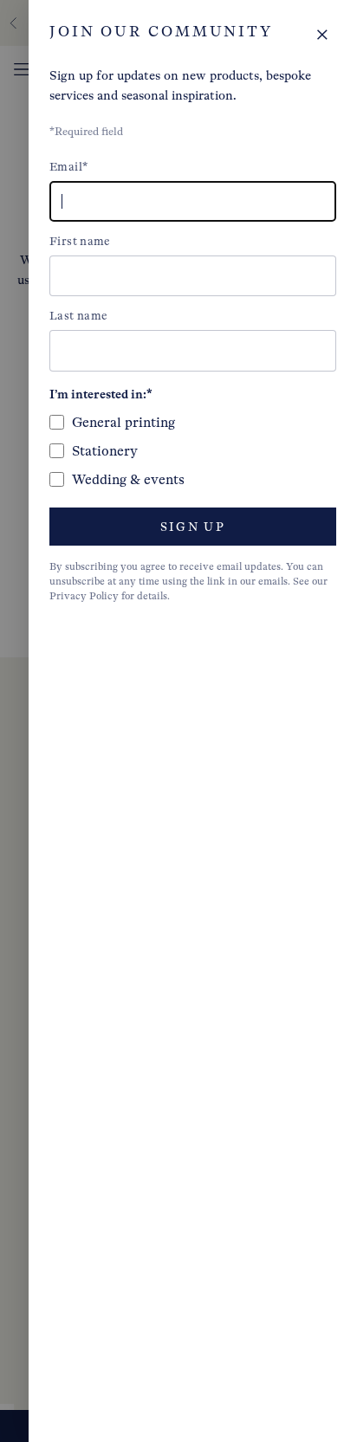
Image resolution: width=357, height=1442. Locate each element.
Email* (68, 166)
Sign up (192, 527)
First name (80, 241)
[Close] (322, 34)
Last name (78, 315)
